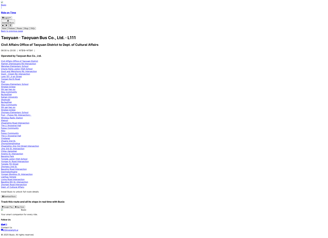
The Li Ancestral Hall (11, 125)
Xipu (3, 130)
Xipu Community (9, 92)
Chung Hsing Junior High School (17, 68)
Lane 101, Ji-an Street (11, 76)
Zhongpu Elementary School (14, 84)
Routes (19, 28)
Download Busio (10, 196)
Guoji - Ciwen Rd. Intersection (15, 74)
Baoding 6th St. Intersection (14, 182)
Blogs (26, 28)
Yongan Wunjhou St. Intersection (17, 174)
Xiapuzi (4, 120)
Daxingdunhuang (9, 171)
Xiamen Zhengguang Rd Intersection (18, 63)
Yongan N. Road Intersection (15, 161)
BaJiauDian (6, 94)
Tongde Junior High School (14, 159)
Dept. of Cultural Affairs (12, 187)
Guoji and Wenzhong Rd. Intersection (19, 71)
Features (11, 28)
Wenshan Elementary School (14, 66)
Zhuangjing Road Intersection (15, 123)
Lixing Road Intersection (12, 179)
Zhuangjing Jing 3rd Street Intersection (20, 146)
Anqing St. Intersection (12, 153)
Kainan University (9, 97)
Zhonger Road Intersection (14, 184)
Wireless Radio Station (12, 117)
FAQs (33, 28)
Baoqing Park (7, 156)
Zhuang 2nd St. (8, 141)
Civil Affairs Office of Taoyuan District (19, 61)
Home (4, 28)
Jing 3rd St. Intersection (12, 148)
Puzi (3, 81)
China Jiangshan (9, 151)
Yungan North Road (10, 79)
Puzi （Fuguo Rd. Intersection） (16, 115)
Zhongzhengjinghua (10, 143)
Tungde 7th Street (9, 164)
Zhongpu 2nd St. (9, 166)
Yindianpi (5, 138)
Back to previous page (12, 31)
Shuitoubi (5, 99)
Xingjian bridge (8, 86)
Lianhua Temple (8, 177)
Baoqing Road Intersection (14, 169)
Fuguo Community (10, 128)
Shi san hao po (8, 89)
